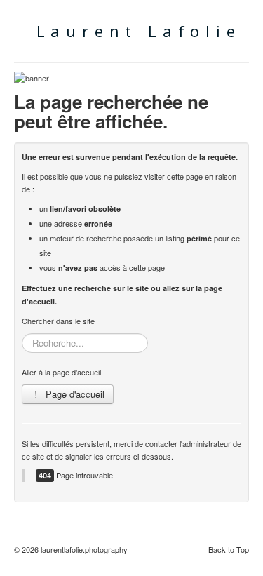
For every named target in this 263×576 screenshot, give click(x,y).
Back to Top (228, 549)
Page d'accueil (73, 394)
